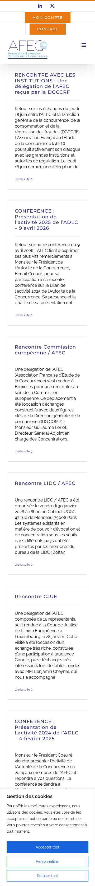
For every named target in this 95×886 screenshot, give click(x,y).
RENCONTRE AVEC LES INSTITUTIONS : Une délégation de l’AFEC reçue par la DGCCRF (45, 83)
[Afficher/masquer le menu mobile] (84, 45)
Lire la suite (22, 179)
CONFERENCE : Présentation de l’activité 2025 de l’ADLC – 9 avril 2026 (46, 219)
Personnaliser (47, 861)
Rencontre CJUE (36, 596)
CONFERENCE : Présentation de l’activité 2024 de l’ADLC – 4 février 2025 (47, 730)
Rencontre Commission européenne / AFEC (45, 350)
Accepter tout (47, 847)
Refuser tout (47, 876)
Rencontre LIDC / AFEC (45, 483)
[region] (47, 837)
